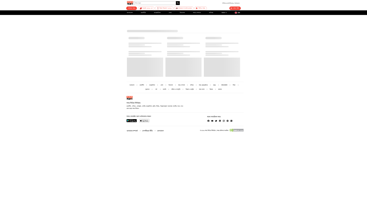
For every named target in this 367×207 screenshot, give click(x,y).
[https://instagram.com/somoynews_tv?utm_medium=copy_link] (223, 120)
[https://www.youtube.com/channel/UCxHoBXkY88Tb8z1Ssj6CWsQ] (212, 120)
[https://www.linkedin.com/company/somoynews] (219, 120)
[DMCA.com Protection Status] (236, 131)
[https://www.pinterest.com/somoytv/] (227, 120)
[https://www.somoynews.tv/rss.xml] (231, 120)
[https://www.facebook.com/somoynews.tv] (208, 120)
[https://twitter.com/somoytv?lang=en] (216, 120)
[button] (224, 12)
